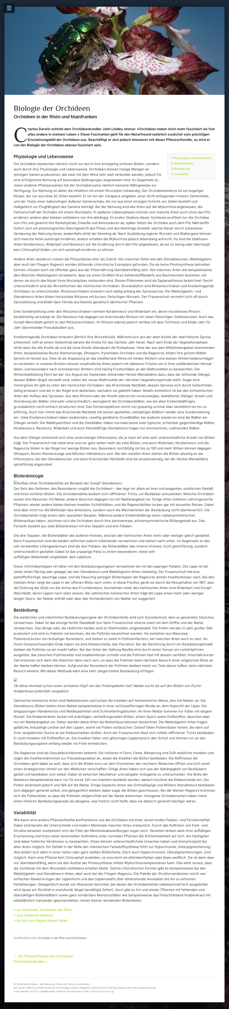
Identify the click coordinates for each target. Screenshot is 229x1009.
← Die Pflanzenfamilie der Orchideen (43, 956)
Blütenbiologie (184, 163)
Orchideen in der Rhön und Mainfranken (62, 938)
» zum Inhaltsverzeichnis (33, 915)
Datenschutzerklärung (101, 991)
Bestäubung (182, 168)
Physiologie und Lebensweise (192, 158)
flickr (37, 991)
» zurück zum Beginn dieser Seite (40, 920)
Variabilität (181, 174)
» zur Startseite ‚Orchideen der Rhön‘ (43, 910)
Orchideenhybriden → (31, 961)
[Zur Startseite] (114, 51)
